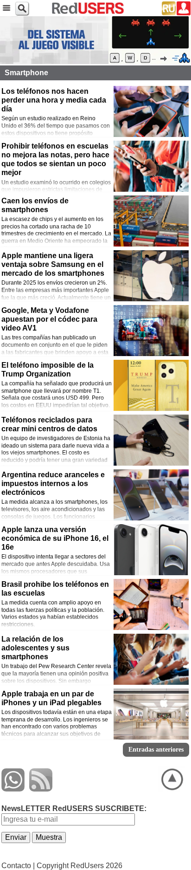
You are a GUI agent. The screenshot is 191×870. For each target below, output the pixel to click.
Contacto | (18, 866)
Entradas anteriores (156, 749)
